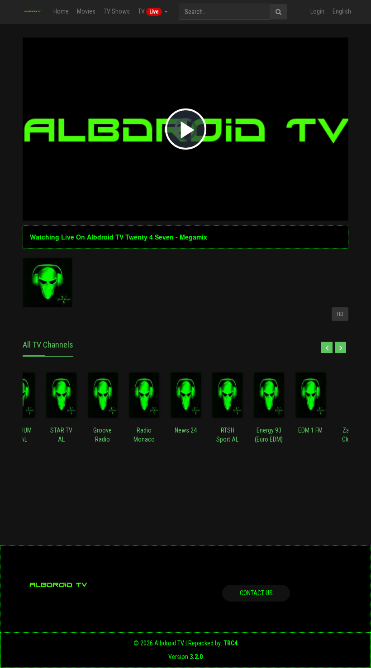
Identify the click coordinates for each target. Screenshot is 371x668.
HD (340, 314)
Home (61, 11)
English (342, 11)
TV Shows (117, 11)
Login (317, 11)
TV (148, 11)
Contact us (256, 593)
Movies (86, 11)
